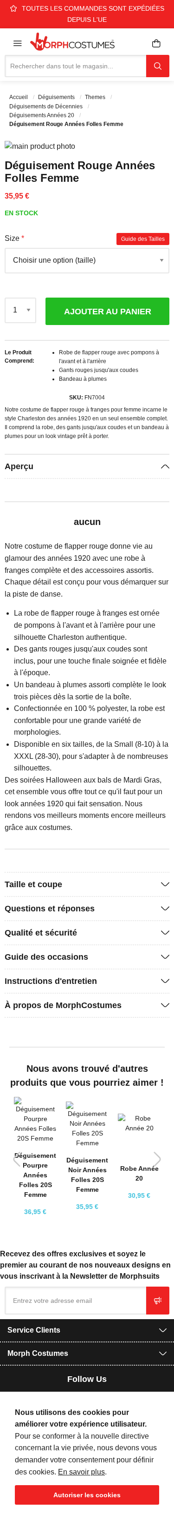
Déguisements (57, 97)
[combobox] (75, 66)
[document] (87, 1456)
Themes (96, 97)
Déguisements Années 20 (42, 115)
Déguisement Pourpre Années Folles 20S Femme (35, 1175)
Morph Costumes (37, 1353)
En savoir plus (81, 1472)
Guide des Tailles (143, 239)
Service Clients (33, 1330)
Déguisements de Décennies (46, 106)
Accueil (19, 97)
